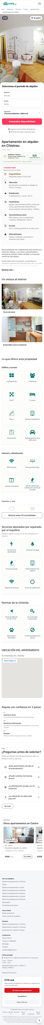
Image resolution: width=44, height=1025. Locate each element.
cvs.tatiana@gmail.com (9, 950)
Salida (6, 101)
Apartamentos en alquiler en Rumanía (14, 927)
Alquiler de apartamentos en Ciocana (13, 896)
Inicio (3, 9)
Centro (26, 9)
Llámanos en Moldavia (9, 941)
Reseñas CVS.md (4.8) (9, 973)
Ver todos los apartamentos (22, 990)
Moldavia (10, 9)
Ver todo (7, 806)
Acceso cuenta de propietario (11, 916)
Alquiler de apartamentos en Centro (13, 887)
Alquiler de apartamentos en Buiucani (13, 899)
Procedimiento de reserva (10, 905)
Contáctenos (22, 996)
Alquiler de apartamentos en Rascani (13, 893)
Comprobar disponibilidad (22, 121)
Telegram (5, 947)
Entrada (7, 92)
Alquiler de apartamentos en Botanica (13, 890)
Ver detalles (27, 856)
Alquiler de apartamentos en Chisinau (13, 881)
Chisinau (18, 9)
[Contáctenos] (39, 1020)
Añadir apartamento (8, 913)
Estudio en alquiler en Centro (16, 848)
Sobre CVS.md (6, 938)
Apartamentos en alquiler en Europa (13, 930)
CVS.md (9, 980)
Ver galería (37, 18)
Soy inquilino (6, 902)
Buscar (4, 884)
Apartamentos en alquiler (35, 9)
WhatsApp (5, 944)
